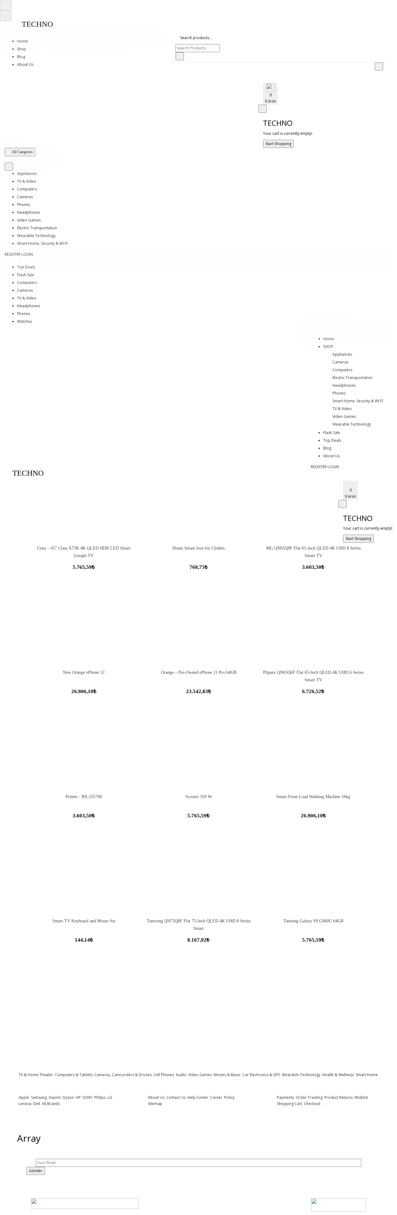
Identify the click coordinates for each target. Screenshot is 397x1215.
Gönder (35, 1170)
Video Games (29, 220)
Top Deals (26, 267)
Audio (180, 1074)
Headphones (28, 212)
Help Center (197, 1097)
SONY (87, 1097)
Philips (99, 1097)
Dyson (68, 1097)
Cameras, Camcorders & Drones (122, 1074)
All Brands (50, 1103)
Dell (36, 1103)
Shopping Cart (289, 1103)
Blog (21, 56)
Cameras (25, 196)
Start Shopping (278, 143)
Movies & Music (227, 1074)
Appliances (27, 173)
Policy (228, 1097)
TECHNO (37, 24)
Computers (27, 189)
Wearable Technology (36, 235)
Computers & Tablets (73, 1074)
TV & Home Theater (36, 1074)
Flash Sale (25, 274)
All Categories (22, 152)
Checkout (311, 1103)
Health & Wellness (337, 1074)
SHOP (328, 346)
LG (109, 1097)
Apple (24, 1097)
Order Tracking (309, 1097)
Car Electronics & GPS (261, 1074)
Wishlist (361, 1097)
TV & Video (26, 181)
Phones (23, 204)
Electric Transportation (37, 228)
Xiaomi (54, 1097)
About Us (25, 64)
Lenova (25, 1103)
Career (215, 1097)
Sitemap (155, 1103)
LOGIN (27, 254)
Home (22, 41)
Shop (21, 49)
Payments (285, 1097)
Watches (24, 321)
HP (78, 1097)
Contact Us (175, 1097)
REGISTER (12, 254)
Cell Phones (163, 1074)
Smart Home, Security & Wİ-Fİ (42, 243)
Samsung (38, 1097)
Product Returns (338, 1097)
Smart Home (366, 1074)
